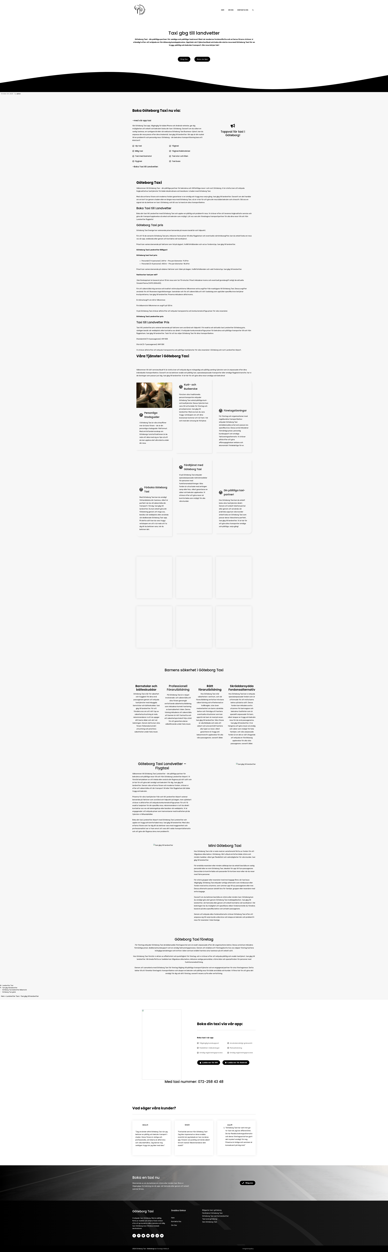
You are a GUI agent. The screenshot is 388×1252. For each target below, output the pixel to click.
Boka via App (202, 59)
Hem (222, 10)
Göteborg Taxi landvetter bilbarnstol (14, 990)
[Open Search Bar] (253, 10)
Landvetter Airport (173, 797)
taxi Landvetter (146, 820)
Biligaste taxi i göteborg (211, 1210)
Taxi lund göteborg (209, 1219)
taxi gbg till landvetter (9, 988)
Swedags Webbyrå (163, 1249)
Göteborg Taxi (142, 230)
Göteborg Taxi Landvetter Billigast (151, 250)
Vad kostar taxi (143, 275)
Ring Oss (184, 59)
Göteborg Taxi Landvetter (155, 774)
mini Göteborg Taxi (215, 868)
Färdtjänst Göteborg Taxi (212, 1213)
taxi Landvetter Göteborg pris (233, 328)
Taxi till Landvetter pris (145, 328)
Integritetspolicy (248, 1249)
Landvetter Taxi (7, 985)
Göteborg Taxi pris (161, 236)
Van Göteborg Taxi (209, 1222)
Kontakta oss (242, 10)
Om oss (230, 10)
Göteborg (217, 188)
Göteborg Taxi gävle (9, 992)
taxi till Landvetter (151, 213)
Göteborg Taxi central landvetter (215, 1216)
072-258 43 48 (210, 1081)
